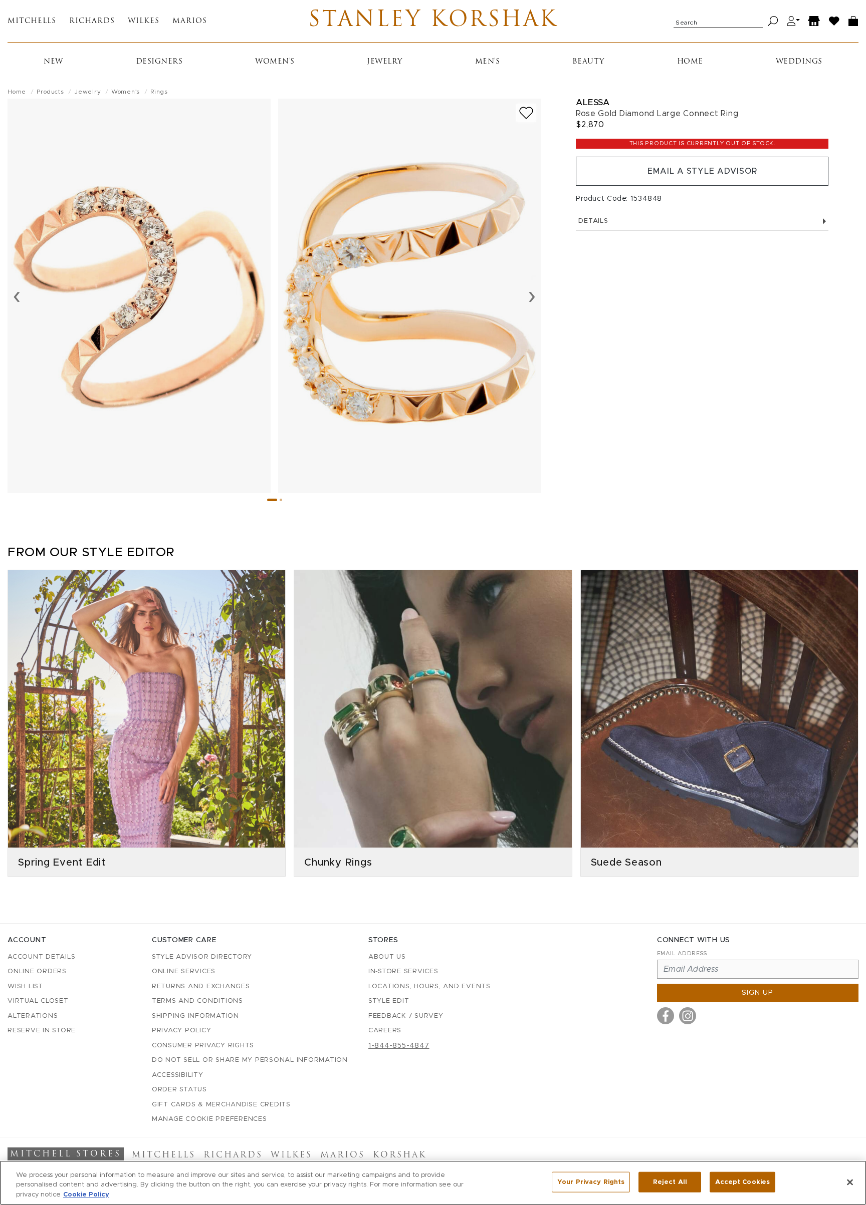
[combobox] (718, 21)
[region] (433, 1182)
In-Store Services (403, 971)
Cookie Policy (86, 1194)
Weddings (799, 62)
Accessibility (177, 1075)
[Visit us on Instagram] (687, 1015)
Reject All (670, 1181)
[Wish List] (834, 21)
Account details (41, 957)
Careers (384, 1030)
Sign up (757, 992)
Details (593, 221)
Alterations (33, 1016)
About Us (387, 957)
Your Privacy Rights (590, 1181)
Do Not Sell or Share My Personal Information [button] (250, 1060)
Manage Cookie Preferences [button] (209, 1119)
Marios (189, 21)
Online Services (183, 971)
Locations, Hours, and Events (429, 986)
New (53, 62)
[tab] (272, 500)
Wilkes (143, 21)
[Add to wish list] (526, 113)
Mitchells (32, 21)
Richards (92, 21)
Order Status (179, 1089)
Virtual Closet (38, 1001)
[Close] (850, 1182)
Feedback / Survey (406, 1016)
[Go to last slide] (17, 296)
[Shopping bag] (853, 21)
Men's (487, 62)
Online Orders (37, 971)
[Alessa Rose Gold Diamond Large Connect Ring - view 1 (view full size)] (139, 296)
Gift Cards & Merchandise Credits (221, 1104)
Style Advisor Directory (202, 957)
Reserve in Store (42, 1030)
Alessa (592, 102)
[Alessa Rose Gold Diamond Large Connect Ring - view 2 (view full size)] (409, 296)
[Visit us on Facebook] (665, 1015)
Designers (159, 62)
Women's (275, 62)
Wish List (25, 986)
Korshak (399, 1155)
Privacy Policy (181, 1030)
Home (690, 62)
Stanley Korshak (433, 21)
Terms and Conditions (197, 1001)
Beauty (588, 62)
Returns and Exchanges (201, 986)
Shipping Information (195, 1016)
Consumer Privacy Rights (203, 1045)
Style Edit (388, 1001)
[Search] (773, 21)
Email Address (682, 953)
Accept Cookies (742, 1181)
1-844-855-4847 (398, 1045)
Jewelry (384, 62)
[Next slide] (532, 296)
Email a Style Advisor (702, 171)
